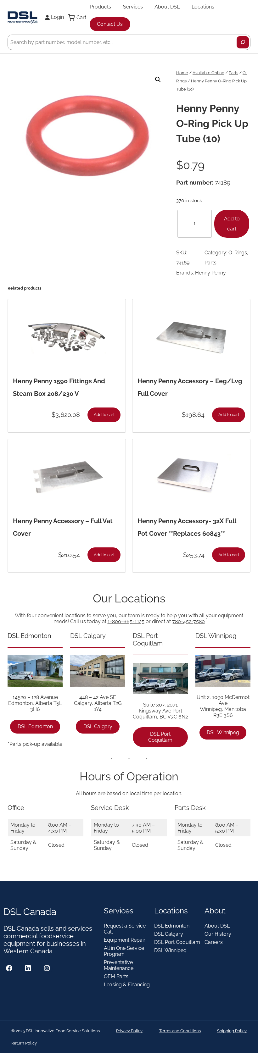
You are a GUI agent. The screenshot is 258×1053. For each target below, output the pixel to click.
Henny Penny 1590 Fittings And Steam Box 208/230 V (59, 387)
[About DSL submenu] (182, 6)
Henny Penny (210, 273)
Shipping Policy (232, 1030)
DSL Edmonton (35, 726)
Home (182, 72)
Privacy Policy (129, 1030)
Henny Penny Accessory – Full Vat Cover (63, 527)
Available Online (208, 72)
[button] (158, 79)
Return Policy (24, 1043)
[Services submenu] (145, 6)
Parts (233, 72)
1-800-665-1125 (126, 621)
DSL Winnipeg (223, 732)
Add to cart (232, 224)
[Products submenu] (113, 6)
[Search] (243, 42)
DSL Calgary (97, 726)
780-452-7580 (188, 621)
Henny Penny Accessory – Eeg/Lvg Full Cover (189, 387)
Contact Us (110, 24)
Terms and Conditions (180, 1030)
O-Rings (237, 253)
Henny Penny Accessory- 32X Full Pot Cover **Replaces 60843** (186, 527)
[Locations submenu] (217, 6)
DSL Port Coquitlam (160, 737)
